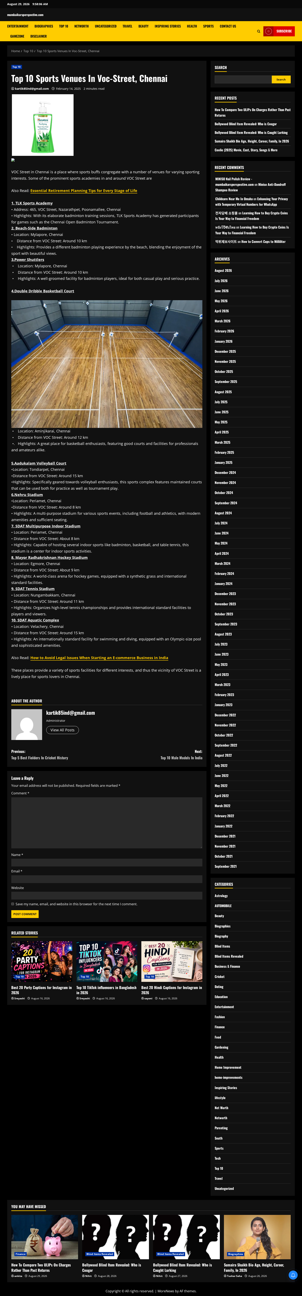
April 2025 (222, 432)
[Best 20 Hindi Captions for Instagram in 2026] (171, 961)
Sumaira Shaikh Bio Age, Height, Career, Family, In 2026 (252, 141)
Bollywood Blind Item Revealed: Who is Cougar (246, 123)
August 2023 (223, 634)
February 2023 (224, 694)
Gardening (221, 1047)
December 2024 (225, 472)
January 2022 (223, 826)
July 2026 (221, 280)
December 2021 (225, 836)
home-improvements (228, 1077)
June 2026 (222, 290)
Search (221, 67)
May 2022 (221, 785)
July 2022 (221, 765)
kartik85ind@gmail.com (32, 89)
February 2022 (224, 815)
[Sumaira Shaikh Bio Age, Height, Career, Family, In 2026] (257, 1237)
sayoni (148, 998)
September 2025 (226, 381)
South (218, 1138)
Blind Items (222, 946)
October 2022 (224, 735)
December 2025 (225, 351)
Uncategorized (105, 26)
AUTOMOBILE (223, 905)
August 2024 (223, 512)
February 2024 (224, 573)
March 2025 (222, 442)
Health (192, 26)
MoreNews (166, 1291)
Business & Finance (227, 966)
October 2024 (224, 492)
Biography (221, 936)
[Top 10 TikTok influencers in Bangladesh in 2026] (106, 961)
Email (16, 871)
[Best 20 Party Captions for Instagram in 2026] (41, 961)
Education (221, 996)
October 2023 (224, 613)
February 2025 (224, 452)
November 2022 (225, 725)
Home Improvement (228, 1067)
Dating (219, 986)
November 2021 (225, 846)
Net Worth (221, 1107)
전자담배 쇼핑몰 (226, 212)
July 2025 (221, 401)
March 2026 (223, 320)
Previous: (39, 754)
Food (218, 1037)
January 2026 (224, 341)
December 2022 (225, 714)
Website (17, 888)
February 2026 (224, 331)
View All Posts (63, 729)
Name (17, 855)
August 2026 (223, 270)
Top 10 (63, 26)
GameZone (17, 36)
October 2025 (224, 371)
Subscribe (284, 31)
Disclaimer (38, 36)
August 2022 (223, 755)
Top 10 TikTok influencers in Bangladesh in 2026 (106, 990)
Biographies (44, 26)
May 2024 (221, 543)
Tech (218, 1158)
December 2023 (225, 593)
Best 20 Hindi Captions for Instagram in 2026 (171, 990)
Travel (127, 26)
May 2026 (221, 300)
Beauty (143, 26)
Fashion (220, 1016)
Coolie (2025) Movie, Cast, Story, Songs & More (246, 149)
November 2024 (225, 482)
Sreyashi (19, 998)
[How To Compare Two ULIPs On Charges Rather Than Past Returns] (44, 1237)
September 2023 (226, 624)
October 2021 (224, 856)
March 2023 (222, 684)
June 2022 (221, 775)
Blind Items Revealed (229, 956)
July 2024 (221, 522)
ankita (18, 1276)
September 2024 (226, 502)
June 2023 (221, 654)
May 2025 (221, 421)
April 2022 (222, 795)
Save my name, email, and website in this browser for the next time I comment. (76, 904)
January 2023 (223, 704)
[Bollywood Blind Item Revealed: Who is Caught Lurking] (186, 1237)
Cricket (220, 976)
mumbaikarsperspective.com (25, 14)
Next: (181, 754)
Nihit (88, 1276)
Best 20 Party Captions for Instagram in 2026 (41, 990)
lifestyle (220, 1097)
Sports (208, 26)
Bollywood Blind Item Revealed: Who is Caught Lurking (251, 132)
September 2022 (226, 745)
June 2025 (221, 411)
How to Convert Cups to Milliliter (263, 241)
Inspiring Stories (168, 26)
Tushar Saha (234, 1276)
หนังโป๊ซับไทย (225, 227)
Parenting (221, 1127)
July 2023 (221, 644)
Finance (220, 1026)
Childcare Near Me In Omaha (234, 198)
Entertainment (17, 26)
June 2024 (221, 533)
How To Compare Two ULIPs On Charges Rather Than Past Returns (41, 1267)
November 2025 (225, 361)
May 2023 (221, 664)
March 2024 (222, 563)
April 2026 (222, 310)
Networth (81, 26)
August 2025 (223, 391)
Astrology (221, 895)
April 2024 (222, 553)
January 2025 (223, 462)
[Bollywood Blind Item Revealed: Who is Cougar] (115, 1237)
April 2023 (222, 674)
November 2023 (225, 603)
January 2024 (223, 583)
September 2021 (226, 866)
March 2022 (222, 805)
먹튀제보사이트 (226, 241)
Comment (20, 793)
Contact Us (228, 26)
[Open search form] (258, 31)
